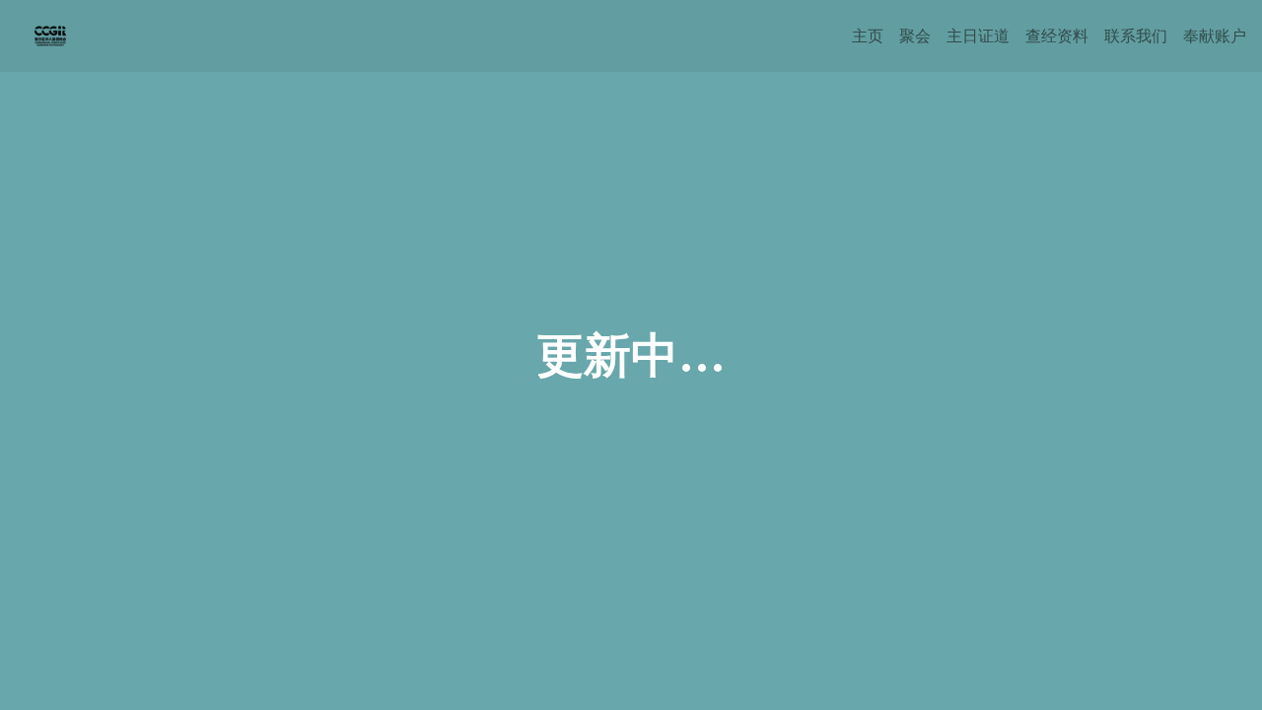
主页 (867, 35)
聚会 (915, 35)
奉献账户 (1214, 35)
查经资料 (1056, 35)
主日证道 (978, 35)
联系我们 (1135, 35)
